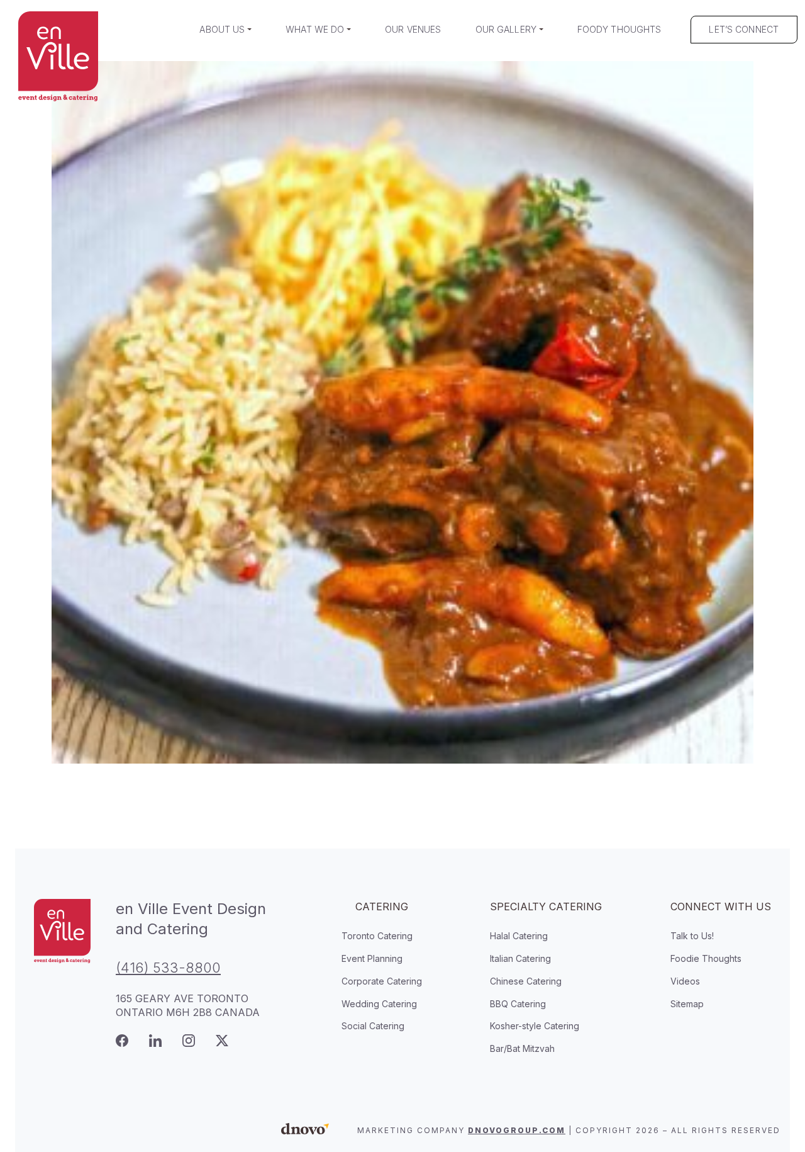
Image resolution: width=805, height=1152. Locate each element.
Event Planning (371, 958)
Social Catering (372, 1025)
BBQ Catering (518, 1003)
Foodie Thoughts (705, 958)
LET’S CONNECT (744, 29)
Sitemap (687, 1003)
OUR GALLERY (506, 29)
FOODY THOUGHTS (619, 29)
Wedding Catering (379, 1003)
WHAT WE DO (315, 29)
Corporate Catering (381, 981)
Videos (685, 981)
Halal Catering (519, 935)
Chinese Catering (526, 981)
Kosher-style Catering (534, 1025)
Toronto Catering (377, 935)
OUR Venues (413, 29)
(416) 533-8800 (168, 967)
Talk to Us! (692, 935)
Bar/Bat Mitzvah (522, 1048)
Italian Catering (520, 958)
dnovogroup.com (516, 1130)
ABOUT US (222, 29)
